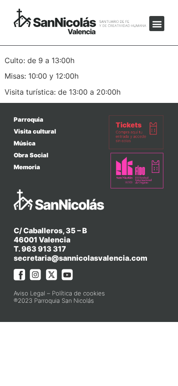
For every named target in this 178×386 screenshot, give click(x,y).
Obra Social (31, 155)
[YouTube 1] (67, 274)
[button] (156, 23)
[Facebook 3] (19, 274)
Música (25, 143)
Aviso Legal (29, 293)
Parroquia (28, 119)
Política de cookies (78, 293)
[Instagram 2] (35, 274)
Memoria (27, 167)
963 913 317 (43, 248)
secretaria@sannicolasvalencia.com (80, 258)
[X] (51, 274)
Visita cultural (35, 131)
